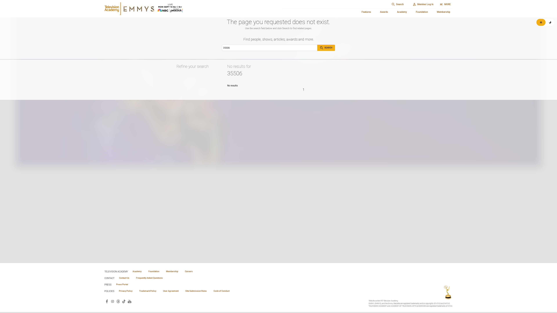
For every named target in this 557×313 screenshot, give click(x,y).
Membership (443, 12)
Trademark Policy (147, 291)
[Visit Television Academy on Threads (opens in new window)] (118, 301)
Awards (384, 12)
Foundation (422, 12)
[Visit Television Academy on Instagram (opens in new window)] (112, 301)
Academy (402, 12)
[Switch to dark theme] (550, 22)
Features (366, 12)
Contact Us (124, 278)
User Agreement (171, 291)
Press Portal (122, 284)
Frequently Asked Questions (149, 278)
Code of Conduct (221, 291)
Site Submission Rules (196, 291)
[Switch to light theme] (541, 22)
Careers (189, 271)
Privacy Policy (125, 291)
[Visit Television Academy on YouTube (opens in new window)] (129, 301)
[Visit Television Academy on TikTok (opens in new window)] (123, 301)
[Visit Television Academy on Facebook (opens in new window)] (106, 301)
